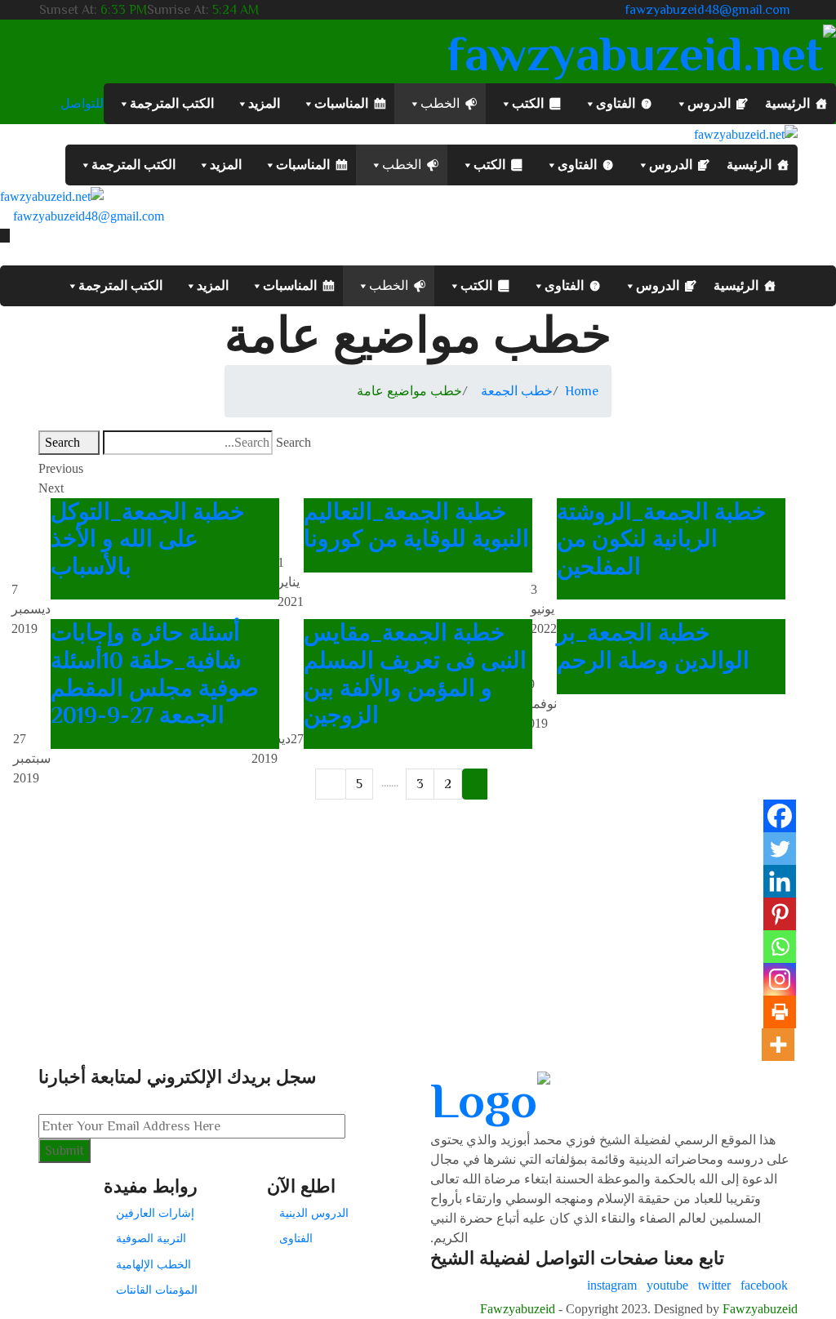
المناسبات (341, 103)
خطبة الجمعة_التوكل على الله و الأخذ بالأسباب (147, 539)
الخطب (440, 103)
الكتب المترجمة (172, 103)
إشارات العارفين (155, 1212)
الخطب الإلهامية (153, 1264)
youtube (667, 1285)
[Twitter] (779, 848)
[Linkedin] (779, 881)
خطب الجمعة (517, 391)
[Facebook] (779, 816)
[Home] (52, 195)
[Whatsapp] (779, 946)
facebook (764, 1285)
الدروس (709, 103)
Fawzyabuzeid (517, 1309)
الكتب (528, 103)
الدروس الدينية (314, 1212)
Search (293, 442)
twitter (714, 1285)
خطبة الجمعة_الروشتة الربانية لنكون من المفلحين (661, 539)
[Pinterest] (779, 914)
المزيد (264, 103)
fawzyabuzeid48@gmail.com (707, 9)
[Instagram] (779, 979)
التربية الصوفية (151, 1238)
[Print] (779, 1012)
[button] (418, 469)
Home (581, 391)
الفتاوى (615, 103)
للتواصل (82, 103)
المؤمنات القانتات (157, 1289)
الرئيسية (787, 103)
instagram (612, 1285)
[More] (778, 1044)
